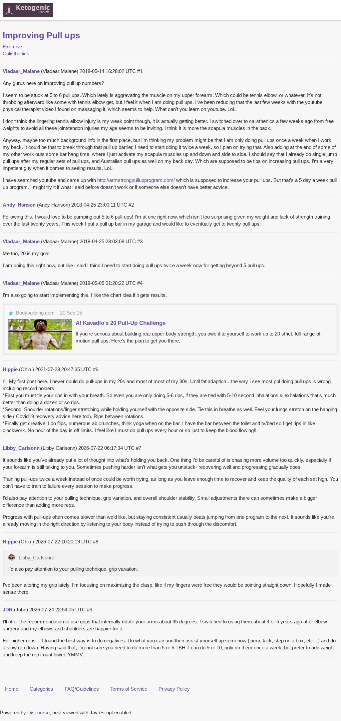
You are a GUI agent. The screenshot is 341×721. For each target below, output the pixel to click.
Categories (41, 689)
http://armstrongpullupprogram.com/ (136, 180)
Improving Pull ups (41, 35)
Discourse (38, 712)
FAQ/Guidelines (82, 689)
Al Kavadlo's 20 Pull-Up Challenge (121, 323)
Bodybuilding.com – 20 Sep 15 (49, 313)
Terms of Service (128, 689)
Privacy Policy (174, 689)
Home (11, 689)
